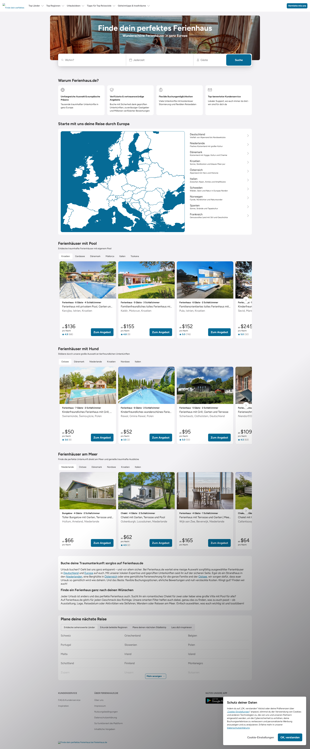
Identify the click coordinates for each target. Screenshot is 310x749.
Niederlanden (74, 576)
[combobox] (94, 60)
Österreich (110, 576)
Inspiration (63, 706)
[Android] (216, 700)
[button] (160, 60)
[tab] (65, 256)
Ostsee (202, 576)
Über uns (98, 700)
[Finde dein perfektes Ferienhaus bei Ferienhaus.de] (82, 742)
